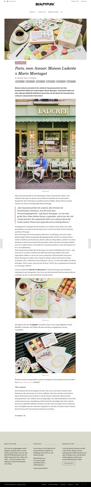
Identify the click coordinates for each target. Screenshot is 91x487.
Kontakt (84, 1)
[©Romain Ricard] (45, 39)
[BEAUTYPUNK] (45, 6)
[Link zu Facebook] (5, 1)
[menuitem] (75, 1)
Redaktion (34, 78)
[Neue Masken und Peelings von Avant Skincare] (1, 243)
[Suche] (61, 12)
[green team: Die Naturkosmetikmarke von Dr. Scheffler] (89, 243)
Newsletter (75, 1)
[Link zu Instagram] (7, 1)
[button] (20, 81)
